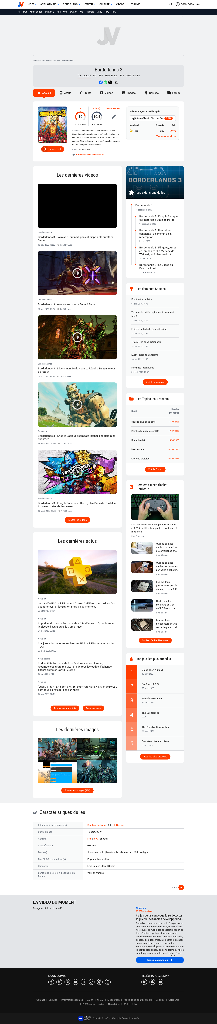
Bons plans (70, 4)
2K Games (118, 825)
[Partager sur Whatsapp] (105, 82)
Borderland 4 (138, 440)
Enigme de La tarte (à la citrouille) (149, 329)
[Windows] (160, 982)
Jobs (134, 1004)
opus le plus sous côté (143, 421)
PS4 (59, 11)
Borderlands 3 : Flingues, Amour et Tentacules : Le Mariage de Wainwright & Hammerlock (158, 251)
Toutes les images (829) (77, 790)
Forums (135, 4)
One (65, 11)
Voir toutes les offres (166, 136)
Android (90, 11)
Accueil (36, 60)
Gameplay (76, 435)
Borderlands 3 (108, 70)
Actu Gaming (48, 4)
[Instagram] (67, 982)
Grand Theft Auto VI (152, 670)
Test (80, 108)
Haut (174, 887)
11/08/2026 (174, 422)
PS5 (25, 11)
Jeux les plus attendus (155, 756)
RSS (126, 1004)
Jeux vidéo (46, 60)
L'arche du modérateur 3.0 (145, 431)
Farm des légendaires (142, 367)
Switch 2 (49, 11)
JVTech (88, 4)
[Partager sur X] (110, 82)
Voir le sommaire (155, 382)
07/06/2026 (174, 449)
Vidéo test (55, 149)
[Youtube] (75, 982)
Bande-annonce (75, 236)
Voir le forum (155, 469)
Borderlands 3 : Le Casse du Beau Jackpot (156, 266)
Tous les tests (93, 708)
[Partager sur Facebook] (101, 82)
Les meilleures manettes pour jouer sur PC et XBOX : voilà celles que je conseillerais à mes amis (154, 528)
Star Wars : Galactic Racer (156, 741)
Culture (104, 4)
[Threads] (100, 982)
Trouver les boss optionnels (146, 342)
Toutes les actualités (65, 708)
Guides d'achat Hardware (155, 640)
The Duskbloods (150, 712)
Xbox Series (36, 11)
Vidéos (120, 4)
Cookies (160, 999)
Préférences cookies (93, 1004)
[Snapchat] (108, 982)
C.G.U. (90, 999)
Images (131, 92)
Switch (73, 11)
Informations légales (72, 999)
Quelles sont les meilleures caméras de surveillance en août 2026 (166, 547)
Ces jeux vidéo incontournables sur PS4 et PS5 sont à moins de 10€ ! (76, 645)
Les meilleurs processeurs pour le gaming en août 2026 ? (167, 586)
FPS (114, 11)
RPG (107, 11)
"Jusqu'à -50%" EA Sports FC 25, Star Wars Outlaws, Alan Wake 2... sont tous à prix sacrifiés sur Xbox (77, 688)
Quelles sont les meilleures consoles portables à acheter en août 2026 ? (167, 566)
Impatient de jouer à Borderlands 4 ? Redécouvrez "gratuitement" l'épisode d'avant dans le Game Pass (76, 625)
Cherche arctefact (140, 458)
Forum (176, 92)
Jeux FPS (56, 60)
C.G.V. (100, 999)
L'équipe (53, 999)
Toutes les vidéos (77, 520)
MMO (99, 11)
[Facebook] (51, 982)
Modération (113, 999)
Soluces (154, 92)
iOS (81, 11)
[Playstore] (144, 982)
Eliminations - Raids (142, 299)
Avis (95, 108)
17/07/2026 (174, 431)
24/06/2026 (174, 440)
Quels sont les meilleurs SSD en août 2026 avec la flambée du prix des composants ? (166, 605)
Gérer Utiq (173, 999)
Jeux (31, 4)
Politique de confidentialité (137, 999)
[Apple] (152, 982)
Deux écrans (137, 449)
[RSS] (83, 982)
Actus (67, 92)
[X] (59, 982)
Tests (88, 92)
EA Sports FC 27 (150, 684)
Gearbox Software (97, 825)
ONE (128, 75)
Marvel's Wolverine (152, 698)
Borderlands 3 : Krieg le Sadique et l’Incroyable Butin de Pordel (158, 218)
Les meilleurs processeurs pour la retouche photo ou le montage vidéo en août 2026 (167, 624)
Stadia (136, 75)
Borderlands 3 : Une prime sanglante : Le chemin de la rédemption (155, 234)
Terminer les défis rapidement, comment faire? (152, 314)
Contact (40, 999)
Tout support (84, 75)
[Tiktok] (92, 982)
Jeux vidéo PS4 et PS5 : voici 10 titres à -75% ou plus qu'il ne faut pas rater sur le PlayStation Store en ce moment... (76, 605)
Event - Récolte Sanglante (144, 354)
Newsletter (114, 1004)
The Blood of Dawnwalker (155, 727)
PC (19, 11)
